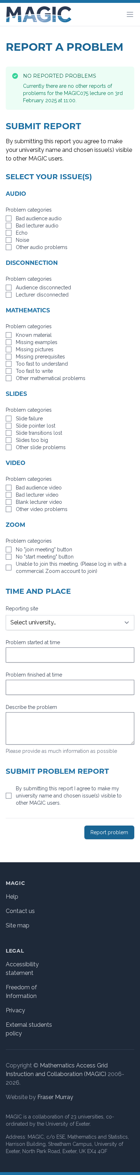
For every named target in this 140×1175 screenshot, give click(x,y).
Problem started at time (33, 642)
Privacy (15, 1010)
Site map (17, 925)
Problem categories (29, 210)
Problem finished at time (34, 675)
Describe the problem (31, 707)
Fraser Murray (55, 1097)
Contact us (20, 911)
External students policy (29, 1029)
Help (12, 896)
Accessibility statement (22, 968)
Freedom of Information (21, 991)
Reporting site (22, 608)
